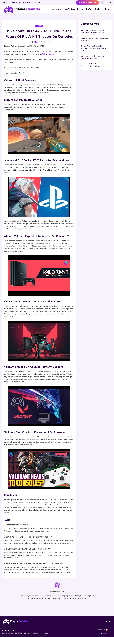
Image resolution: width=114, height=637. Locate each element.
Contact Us (37, 2)
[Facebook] (106, 2)
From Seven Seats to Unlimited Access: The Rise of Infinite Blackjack (93, 65)
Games (39, 26)
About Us (6, 2)
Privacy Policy (26, 2)
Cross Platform (69, 9)
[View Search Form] (102, 2)
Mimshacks (105, 634)
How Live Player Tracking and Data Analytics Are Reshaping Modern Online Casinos (93, 48)
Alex (36, 42)
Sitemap (108, 621)
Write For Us (16, 2)
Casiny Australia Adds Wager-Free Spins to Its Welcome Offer (94, 39)
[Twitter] (110, 2)
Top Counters (56, 9)
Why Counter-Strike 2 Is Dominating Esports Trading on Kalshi (92, 57)
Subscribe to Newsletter (87, 3)
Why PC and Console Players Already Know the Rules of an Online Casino (92, 31)
